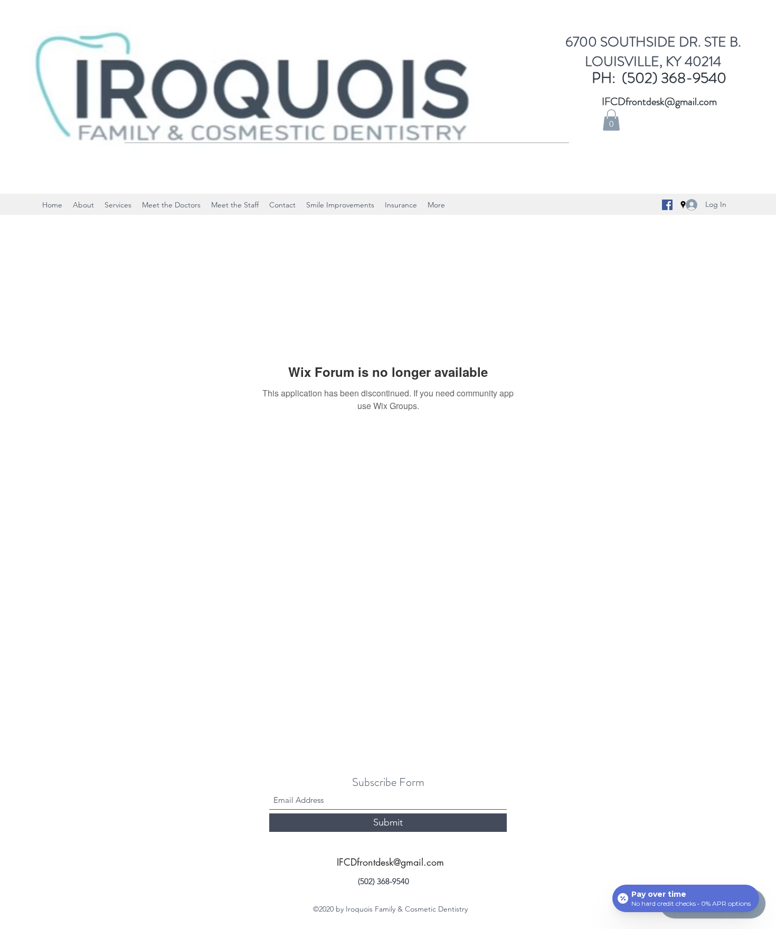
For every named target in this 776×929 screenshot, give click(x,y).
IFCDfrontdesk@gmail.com (659, 101)
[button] (611, 120)
